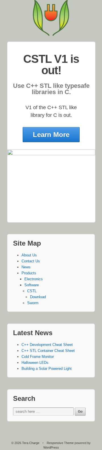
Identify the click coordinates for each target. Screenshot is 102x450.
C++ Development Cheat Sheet (47, 345)
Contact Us (31, 261)
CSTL (32, 291)
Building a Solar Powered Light (47, 368)
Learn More (51, 134)
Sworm (33, 303)
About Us (29, 255)
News (26, 267)
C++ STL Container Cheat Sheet (48, 351)
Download (38, 297)
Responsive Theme (60, 443)
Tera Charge (30, 443)
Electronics (33, 279)
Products (29, 273)
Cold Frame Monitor (38, 356)
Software (31, 285)
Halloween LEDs (35, 362)
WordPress (51, 447)
